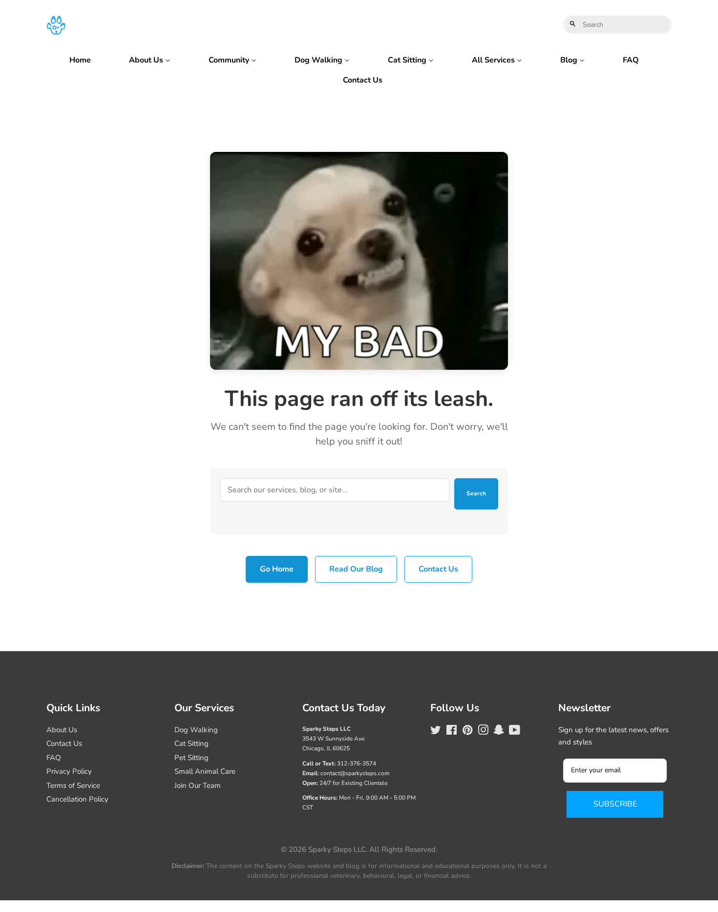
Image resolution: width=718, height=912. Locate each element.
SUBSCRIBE (615, 804)
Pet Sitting (191, 758)
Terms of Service (73, 785)
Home (80, 60)
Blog (569, 60)
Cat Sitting (408, 60)
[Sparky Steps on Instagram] (483, 732)
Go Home (277, 569)
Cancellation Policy (77, 799)
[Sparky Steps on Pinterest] (467, 732)
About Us (147, 60)
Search (476, 493)
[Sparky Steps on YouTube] (514, 732)
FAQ (631, 60)
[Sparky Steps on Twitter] (435, 732)
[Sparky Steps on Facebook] (451, 732)
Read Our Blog (356, 569)
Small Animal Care (204, 771)
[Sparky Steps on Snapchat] (498, 732)
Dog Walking (319, 60)
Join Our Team (197, 785)
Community (230, 60)
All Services (494, 60)
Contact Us (362, 80)
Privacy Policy (69, 771)
